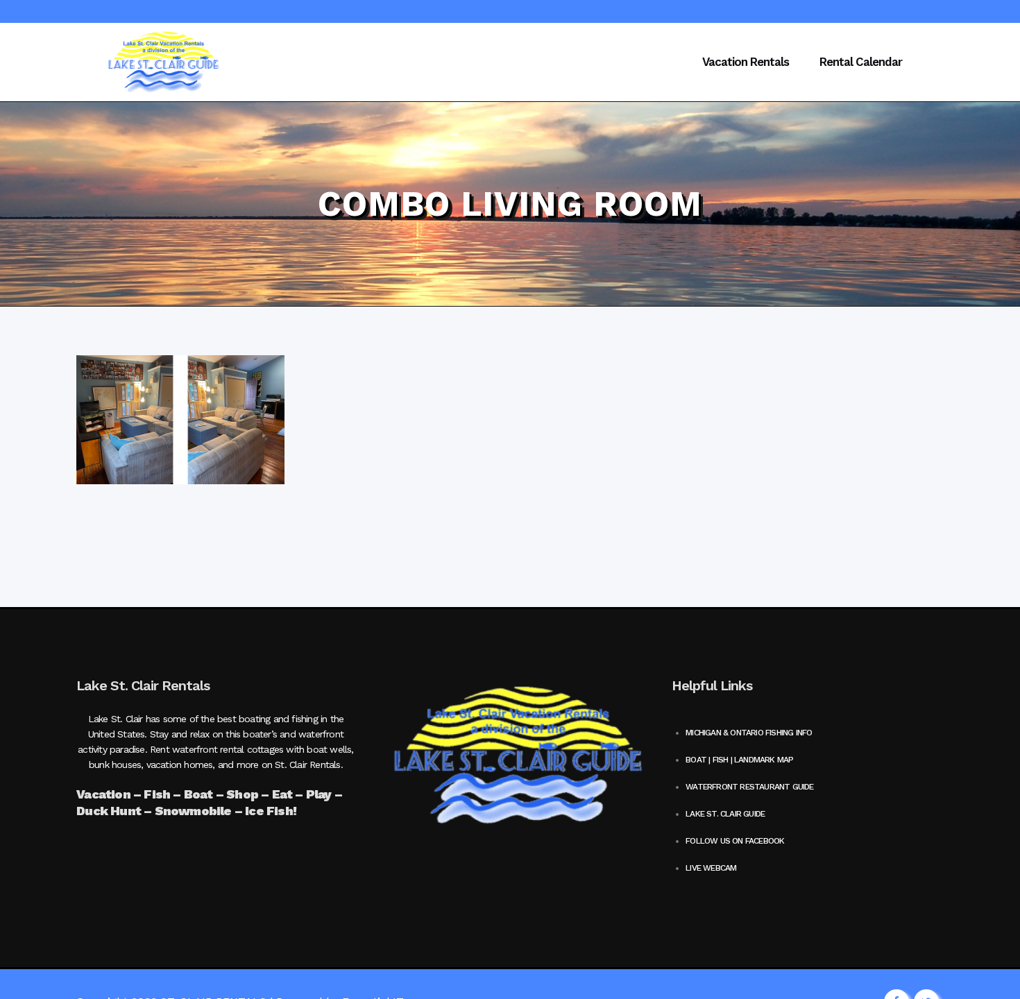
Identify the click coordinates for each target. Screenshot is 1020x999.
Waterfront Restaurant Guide (749, 787)
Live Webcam (711, 868)
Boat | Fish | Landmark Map (739, 760)
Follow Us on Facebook (735, 841)
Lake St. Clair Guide (725, 814)
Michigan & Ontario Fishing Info (749, 732)
